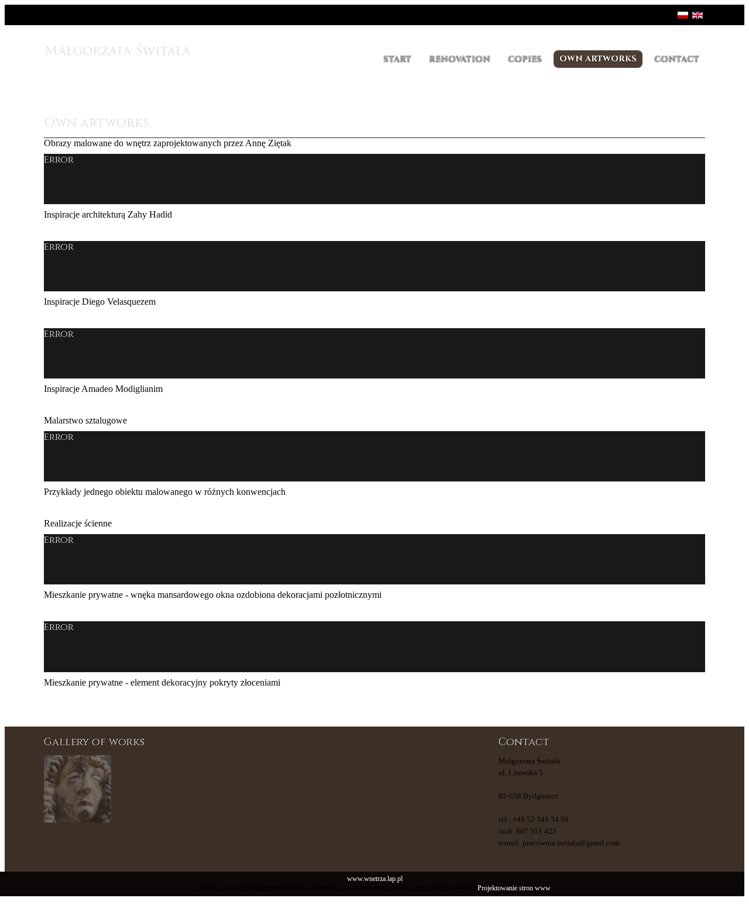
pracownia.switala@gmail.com (571, 842)
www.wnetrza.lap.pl (375, 879)
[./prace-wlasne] (150, 789)
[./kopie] (297, 789)
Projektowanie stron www (514, 888)
